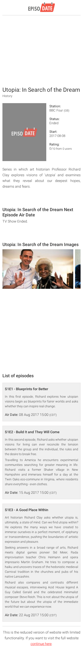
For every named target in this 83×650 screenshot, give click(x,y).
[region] (41, 50)
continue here (41, 644)
